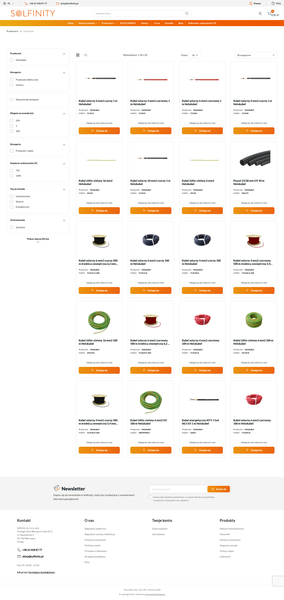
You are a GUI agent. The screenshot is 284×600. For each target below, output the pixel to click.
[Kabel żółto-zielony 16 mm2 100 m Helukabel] (99, 319)
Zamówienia (158, 534)
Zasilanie (20, 227)
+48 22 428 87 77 (38, 3)
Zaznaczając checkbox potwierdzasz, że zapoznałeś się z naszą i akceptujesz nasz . (183, 499)
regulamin (184, 500)
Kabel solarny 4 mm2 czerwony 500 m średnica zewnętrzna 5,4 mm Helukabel (252, 262)
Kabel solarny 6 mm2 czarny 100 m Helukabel (149, 262)
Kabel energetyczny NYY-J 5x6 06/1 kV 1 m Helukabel (200, 422)
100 (18, 131)
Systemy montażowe (230, 539)
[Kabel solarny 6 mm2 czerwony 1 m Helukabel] (202, 80)
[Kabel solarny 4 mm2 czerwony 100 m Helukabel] (202, 319)
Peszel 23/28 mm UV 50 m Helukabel (248, 182)
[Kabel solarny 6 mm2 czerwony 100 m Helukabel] (253, 399)
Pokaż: (184, 55)
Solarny (20, 201)
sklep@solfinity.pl (69, 3)
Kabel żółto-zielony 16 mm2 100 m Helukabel (98, 342)
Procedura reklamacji (96, 551)
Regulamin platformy (95, 528)
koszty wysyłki (154, 589)
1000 (18, 175)
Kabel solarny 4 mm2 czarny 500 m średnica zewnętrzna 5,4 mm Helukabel (98, 422)
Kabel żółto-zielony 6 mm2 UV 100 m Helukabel (148, 422)
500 (18, 120)
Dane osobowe (159, 528)
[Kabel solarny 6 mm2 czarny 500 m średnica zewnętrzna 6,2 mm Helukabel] (99, 240)
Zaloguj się (101, 130)
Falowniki (225, 534)
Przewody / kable (24, 150)
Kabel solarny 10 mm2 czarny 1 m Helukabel (150, 182)
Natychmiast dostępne (27, 99)
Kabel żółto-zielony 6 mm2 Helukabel (198, 182)
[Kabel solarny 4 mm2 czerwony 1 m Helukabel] (150, 80)
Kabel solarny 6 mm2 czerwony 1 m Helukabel (201, 102)
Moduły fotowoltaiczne (232, 528)
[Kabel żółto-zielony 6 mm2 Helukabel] (202, 160)
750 (18, 170)
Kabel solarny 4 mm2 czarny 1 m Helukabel (252, 102)
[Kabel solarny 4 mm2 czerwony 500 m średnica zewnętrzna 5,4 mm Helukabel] (253, 240)
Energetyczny (22, 206)
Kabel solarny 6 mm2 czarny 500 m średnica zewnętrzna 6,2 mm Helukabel (98, 262)
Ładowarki (225, 556)
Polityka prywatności (95, 539)
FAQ (278, 3)
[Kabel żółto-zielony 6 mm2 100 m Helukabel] (253, 319)
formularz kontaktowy (41, 572)
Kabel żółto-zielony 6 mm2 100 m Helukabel (253, 342)
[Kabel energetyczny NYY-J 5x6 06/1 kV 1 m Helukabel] (202, 399)
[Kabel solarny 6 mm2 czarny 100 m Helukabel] (150, 240)
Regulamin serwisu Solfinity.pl (100, 534)
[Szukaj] (187, 13)
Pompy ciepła (227, 551)
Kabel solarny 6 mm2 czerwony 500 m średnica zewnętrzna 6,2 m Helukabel (150, 342)
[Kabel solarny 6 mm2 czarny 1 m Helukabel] (99, 80)
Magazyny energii (228, 545)
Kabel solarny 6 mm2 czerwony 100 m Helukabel (252, 422)
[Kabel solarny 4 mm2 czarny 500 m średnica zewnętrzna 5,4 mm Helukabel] (99, 399)
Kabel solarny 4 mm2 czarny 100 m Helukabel (201, 262)
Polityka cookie (92, 545)
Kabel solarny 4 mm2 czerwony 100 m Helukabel (200, 342)
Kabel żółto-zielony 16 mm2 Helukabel (95, 182)
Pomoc (257, 3)
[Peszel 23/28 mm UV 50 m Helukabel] (253, 160)
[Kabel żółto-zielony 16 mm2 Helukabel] (99, 160)
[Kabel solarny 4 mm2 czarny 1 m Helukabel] (253, 80)
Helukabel (21, 59)
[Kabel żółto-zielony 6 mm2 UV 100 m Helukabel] (150, 399)
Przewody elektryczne (27, 79)
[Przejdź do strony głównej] (35, 13)
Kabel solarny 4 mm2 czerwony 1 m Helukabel (150, 102)
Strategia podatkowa (95, 556)
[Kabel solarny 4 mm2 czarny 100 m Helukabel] (202, 240)
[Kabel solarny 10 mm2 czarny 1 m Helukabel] (150, 160)
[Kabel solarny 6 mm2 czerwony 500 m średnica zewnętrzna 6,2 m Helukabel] (150, 319)
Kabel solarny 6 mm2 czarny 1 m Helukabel (98, 102)
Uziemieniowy (23, 196)
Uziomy (20, 84)
